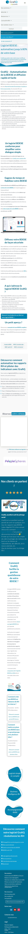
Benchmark (6, 864)
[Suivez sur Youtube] (15, 909)
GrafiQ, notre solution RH (19, 158)
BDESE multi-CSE (7, 850)
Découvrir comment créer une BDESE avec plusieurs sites (13, 752)
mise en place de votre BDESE (10, 208)
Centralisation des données (10, 861)
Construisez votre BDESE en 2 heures (14, 875)
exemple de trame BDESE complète (17, 327)
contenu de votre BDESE (7, 187)
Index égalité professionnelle (10, 856)
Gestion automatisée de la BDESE (11, 847)
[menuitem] (14, 8)
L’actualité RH (8, 898)
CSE (25, 271)
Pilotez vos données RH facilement (13, 882)
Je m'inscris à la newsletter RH (15, 901)
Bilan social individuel (8, 845)
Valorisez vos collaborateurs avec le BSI (14, 880)
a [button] (25, 3)
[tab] (8, 344)
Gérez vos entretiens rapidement (13, 884)
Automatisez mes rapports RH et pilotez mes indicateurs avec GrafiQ (13, 403)
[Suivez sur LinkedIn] (11, 909)
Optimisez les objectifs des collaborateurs (11, 886)
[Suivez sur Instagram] (18, 909)
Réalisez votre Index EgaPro (12, 877)
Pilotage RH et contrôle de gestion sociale (13, 842)
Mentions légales (9, 925)
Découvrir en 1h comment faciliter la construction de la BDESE (13, 135)
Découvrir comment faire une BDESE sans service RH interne (14, 717)
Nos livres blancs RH (10, 894)
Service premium (7, 858)
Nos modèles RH (9, 896)
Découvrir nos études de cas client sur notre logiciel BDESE (13, 316)
